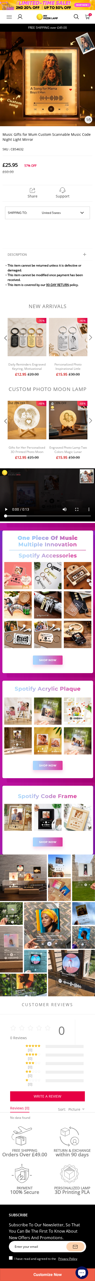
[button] (5, 348)
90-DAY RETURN (57, 285)
